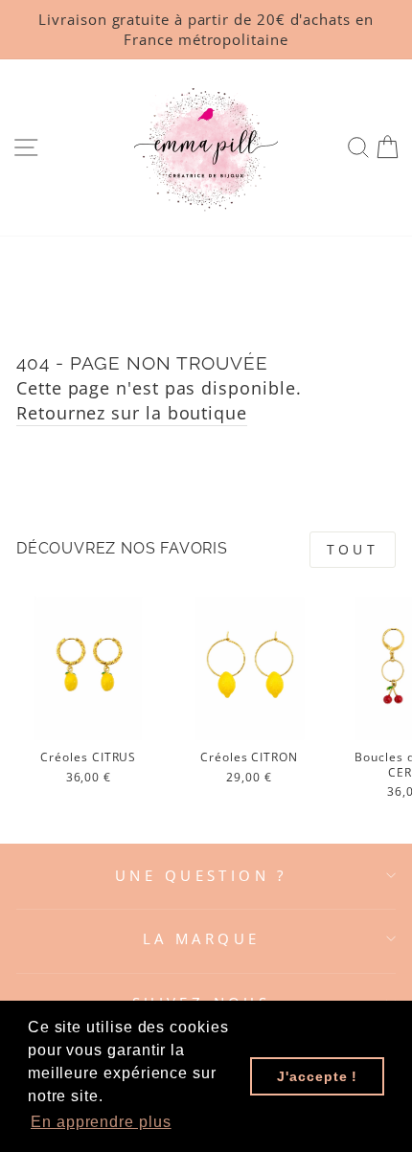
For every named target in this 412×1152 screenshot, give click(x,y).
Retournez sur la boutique (131, 412)
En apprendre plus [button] (101, 1122)
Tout (352, 549)
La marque (202, 938)
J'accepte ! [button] (317, 1076)
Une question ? (201, 875)
